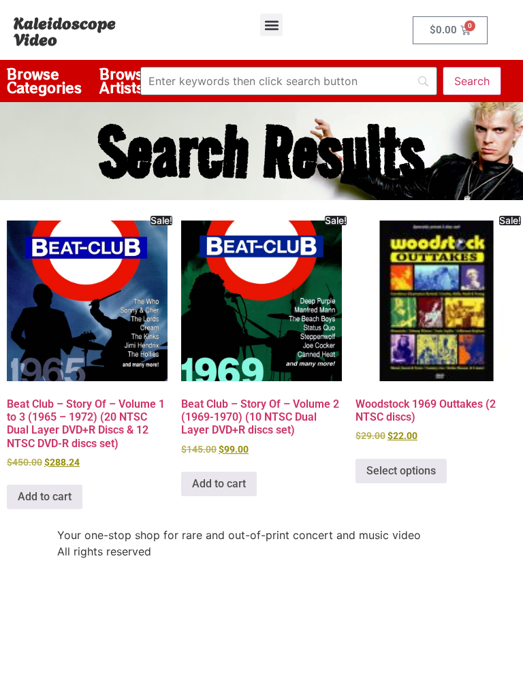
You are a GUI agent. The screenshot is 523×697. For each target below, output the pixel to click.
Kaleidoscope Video (65, 30)
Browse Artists (125, 80)
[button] (271, 25)
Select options (401, 470)
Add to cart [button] (45, 496)
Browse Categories (44, 80)
